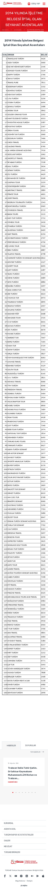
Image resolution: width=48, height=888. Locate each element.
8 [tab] (35, 792)
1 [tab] (12, 792)
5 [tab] (25, 792)
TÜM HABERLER (35, 752)
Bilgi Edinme (20, 881)
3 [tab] (19, 792)
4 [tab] (22, 792)
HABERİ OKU (12, 782)
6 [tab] (28, 792)
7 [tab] (32, 792)
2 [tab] (16, 792)
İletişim (30, 881)
